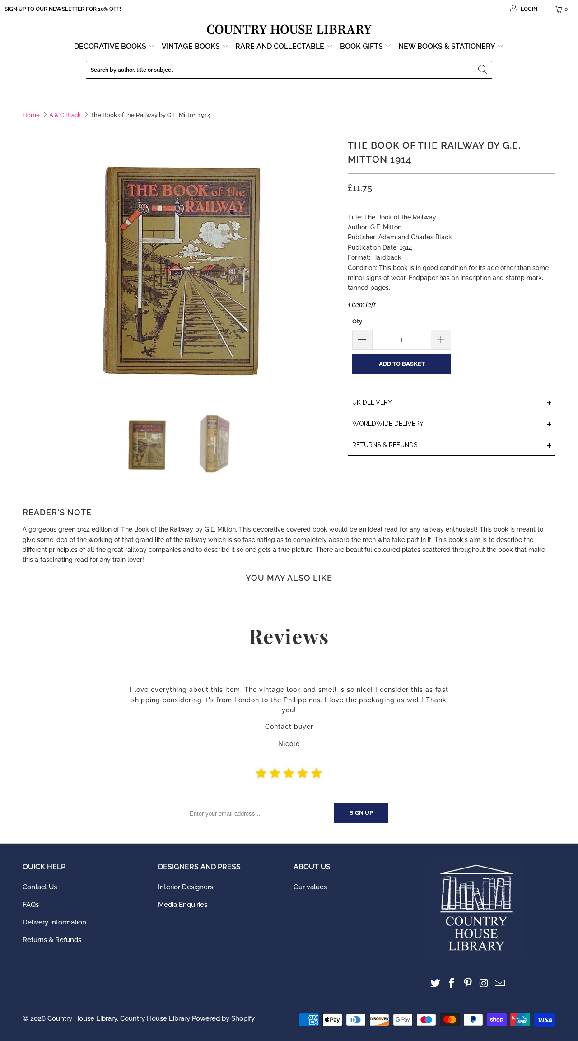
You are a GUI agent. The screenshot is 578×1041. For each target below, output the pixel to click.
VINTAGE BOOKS (191, 46)
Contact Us (40, 887)
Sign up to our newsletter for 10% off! (63, 9)
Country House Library (82, 1018)
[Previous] (29, 264)
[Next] (332, 264)
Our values (310, 887)
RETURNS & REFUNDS (452, 445)
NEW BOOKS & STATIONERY (447, 46)
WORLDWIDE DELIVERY (452, 424)
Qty (357, 321)
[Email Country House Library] (500, 983)
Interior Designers (185, 887)
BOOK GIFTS (362, 46)
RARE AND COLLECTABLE (280, 46)
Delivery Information (54, 922)
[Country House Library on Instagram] (484, 983)
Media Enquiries (182, 905)
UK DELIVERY (452, 403)
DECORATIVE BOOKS (111, 46)
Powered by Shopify (223, 1018)
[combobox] (289, 70)
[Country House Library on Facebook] (452, 983)
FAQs (31, 905)
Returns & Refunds (52, 940)
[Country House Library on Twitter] (436, 983)
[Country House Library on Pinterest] (468, 983)
